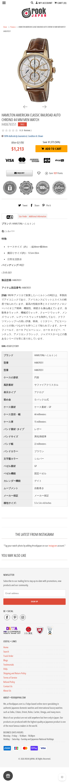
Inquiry (21, 173)
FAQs (5, 668)
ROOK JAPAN (30, 758)
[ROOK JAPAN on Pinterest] (15, 617)
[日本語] (11, 217)
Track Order (8, 655)
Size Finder (23, 216)
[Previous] (24, 106)
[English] (8, 217)
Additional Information (37, 216)
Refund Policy (9, 681)
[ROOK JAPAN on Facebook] (7, 617)
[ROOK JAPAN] (34, 12)
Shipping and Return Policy (14, 673)
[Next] (44, 106)
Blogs (5, 660)
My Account (45, 2)
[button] (38, 173)
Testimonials (8, 664)
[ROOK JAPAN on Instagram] (23, 617)
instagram (53, 545)
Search (6, 651)
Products (13, 27)
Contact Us (7, 686)
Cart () (62, 2)
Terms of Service (10, 677)
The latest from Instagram (34, 534)
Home (5, 647)
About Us (7, 690)
